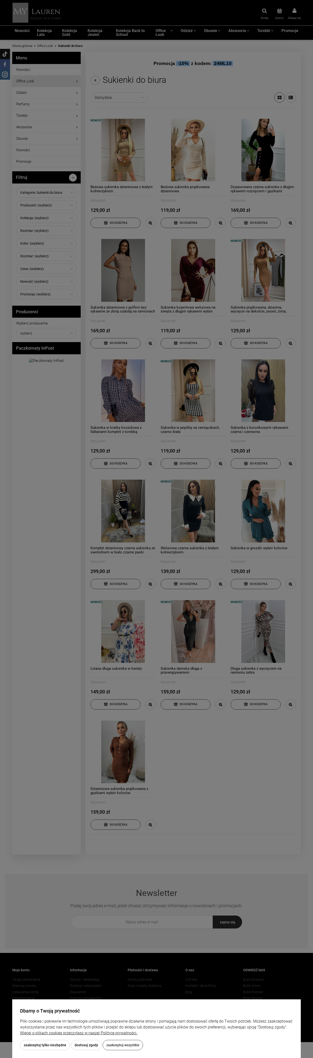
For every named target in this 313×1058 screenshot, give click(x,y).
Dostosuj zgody (86, 1045)
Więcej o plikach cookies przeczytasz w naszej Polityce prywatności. (78, 1033)
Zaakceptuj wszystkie (122, 1045)
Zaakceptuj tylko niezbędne (45, 1045)
